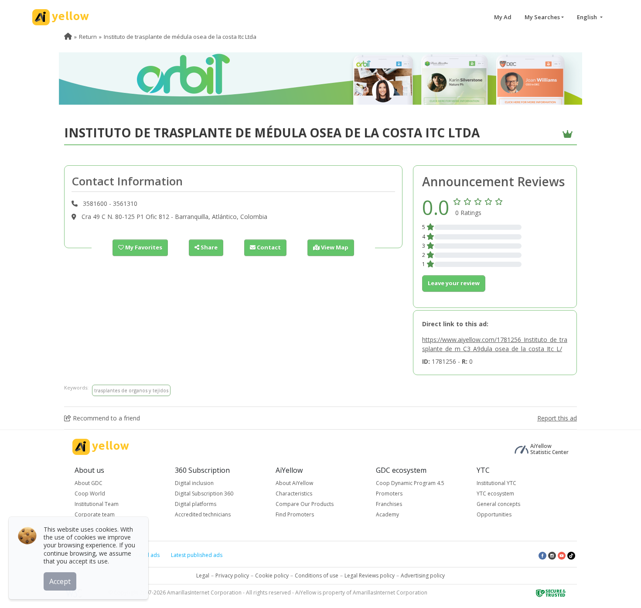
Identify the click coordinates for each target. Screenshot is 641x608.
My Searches (542, 17)
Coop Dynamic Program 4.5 (410, 483)
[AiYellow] (100, 447)
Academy (387, 514)
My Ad (502, 17)
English (587, 17)
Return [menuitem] (88, 37)
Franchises (389, 504)
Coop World (90, 493)
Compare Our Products (305, 504)
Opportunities (494, 514)
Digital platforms (195, 504)
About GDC (88, 483)
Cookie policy (272, 575)
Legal (202, 575)
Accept (60, 581)
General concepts (498, 504)
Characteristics (294, 493)
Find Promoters (295, 514)
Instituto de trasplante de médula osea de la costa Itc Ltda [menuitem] (180, 37)
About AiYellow (294, 483)
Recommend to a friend (105, 418)
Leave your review (454, 283)
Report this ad (557, 418)
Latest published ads (196, 555)
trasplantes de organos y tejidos (131, 390)
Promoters (389, 493)
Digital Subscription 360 (204, 493)
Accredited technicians (203, 514)
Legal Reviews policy (369, 575)
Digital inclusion (194, 483)
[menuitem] (68, 37)
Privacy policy (232, 575)
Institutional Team (97, 504)
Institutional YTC (496, 483)
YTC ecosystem (495, 493)
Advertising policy (423, 575)
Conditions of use (316, 575)
